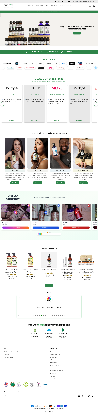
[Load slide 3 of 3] (51, 48)
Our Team (52, 376)
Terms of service (59, 408)
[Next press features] (96, 104)
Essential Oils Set (8, 357)
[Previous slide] (43, 48)
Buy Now (76, 33)
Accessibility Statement (40, 408)
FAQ (51, 351)
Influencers (53, 368)
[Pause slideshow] (2, 15)
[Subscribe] (29, 396)
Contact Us (53, 373)
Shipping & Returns (82, 1)
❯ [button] (79, 316)
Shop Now (15, 183)
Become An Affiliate (55, 365)
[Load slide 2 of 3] (49, 48)
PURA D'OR (51, 411)
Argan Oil (6, 354)
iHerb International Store (56, 370)
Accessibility (53, 378)
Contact (75, 1)
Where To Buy (91, 1)
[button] (30, 5)
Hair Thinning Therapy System (11, 351)
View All (49, 285)
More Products (7, 360)
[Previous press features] (2, 104)
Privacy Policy (54, 357)
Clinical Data (53, 362)
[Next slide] (55, 48)
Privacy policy (50, 408)
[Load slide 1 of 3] (47, 48)
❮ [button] (18, 316)
